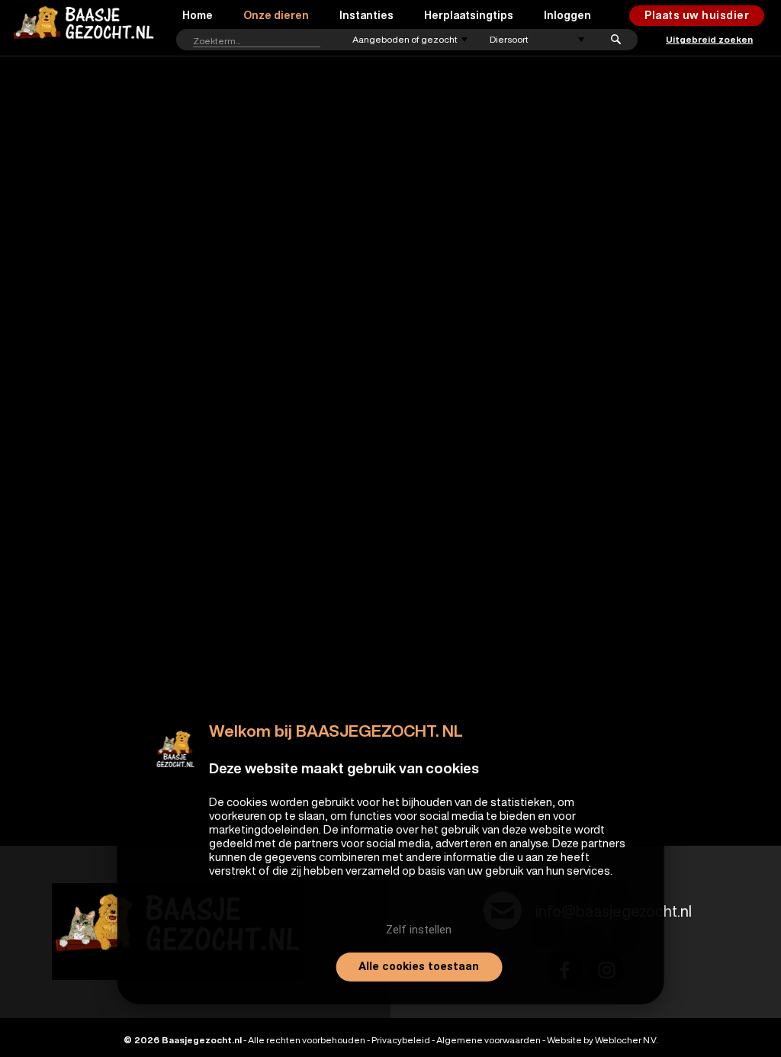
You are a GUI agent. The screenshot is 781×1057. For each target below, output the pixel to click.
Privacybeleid (400, 1040)
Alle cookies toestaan (418, 966)
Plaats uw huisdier (696, 15)
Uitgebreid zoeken (709, 39)
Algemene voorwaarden (488, 1040)
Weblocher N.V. (626, 1040)
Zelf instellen (419, 930)
